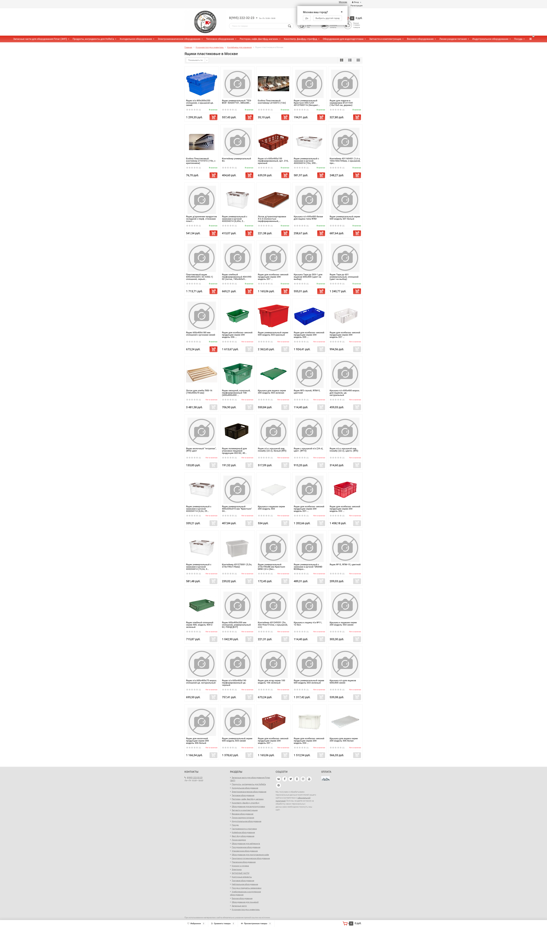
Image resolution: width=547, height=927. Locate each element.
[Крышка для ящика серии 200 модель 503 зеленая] (273, 373)
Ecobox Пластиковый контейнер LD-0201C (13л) (272, 101)
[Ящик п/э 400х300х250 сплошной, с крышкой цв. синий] (201, 83)
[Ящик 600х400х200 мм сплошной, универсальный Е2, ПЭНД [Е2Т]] (237, 605)
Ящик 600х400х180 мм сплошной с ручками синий (200, 333)
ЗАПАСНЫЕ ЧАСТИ (240, 873)
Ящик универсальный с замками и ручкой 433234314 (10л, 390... (306, 160)
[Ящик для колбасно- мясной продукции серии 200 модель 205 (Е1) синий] (309, 315)
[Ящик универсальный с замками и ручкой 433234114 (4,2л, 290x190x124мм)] (201, 489)
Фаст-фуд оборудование (243, 836)
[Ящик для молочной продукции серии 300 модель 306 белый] (201, 721)
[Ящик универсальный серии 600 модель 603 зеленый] (309, 663)
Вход (356, 2)
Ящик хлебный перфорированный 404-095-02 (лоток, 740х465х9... (237, 276)
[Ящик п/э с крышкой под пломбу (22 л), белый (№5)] (273, 431)
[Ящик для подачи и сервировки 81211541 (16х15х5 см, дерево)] (345, 83)
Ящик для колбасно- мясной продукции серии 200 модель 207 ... (273, 276)
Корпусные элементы (242, 877)
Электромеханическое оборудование (179, 38)
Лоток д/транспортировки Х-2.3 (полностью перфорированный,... (272, 218)
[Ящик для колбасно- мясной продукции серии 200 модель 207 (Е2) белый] (345, 315)
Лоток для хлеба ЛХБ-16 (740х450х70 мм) (199, 391)
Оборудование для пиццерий (245, 902)
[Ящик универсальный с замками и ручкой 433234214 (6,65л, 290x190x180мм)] (237, 199)
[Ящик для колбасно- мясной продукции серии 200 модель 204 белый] (309, 721)
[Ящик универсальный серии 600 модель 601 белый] (345, 199)
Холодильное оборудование (136, 38)
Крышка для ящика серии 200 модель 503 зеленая (272, 391)
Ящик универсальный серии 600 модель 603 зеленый (309, 681)
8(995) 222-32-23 (241, 18)
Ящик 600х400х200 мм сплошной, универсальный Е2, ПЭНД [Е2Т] (236, 624)
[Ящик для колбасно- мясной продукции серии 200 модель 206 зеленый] (237, 315)
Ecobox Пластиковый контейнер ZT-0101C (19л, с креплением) (200, 160)
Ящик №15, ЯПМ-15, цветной (345, 564)
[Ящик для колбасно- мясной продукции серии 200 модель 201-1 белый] (309, 489)
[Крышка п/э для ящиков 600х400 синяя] (345, 663)
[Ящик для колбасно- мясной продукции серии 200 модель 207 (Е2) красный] (273, 721)
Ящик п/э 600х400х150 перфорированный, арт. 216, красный (273, 160)
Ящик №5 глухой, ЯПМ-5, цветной (307, 391)
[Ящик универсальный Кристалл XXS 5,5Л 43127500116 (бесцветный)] (309, 83)
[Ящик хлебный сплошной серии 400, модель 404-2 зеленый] (201, 605)
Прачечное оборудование (244, 862)
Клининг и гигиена (240, 866)
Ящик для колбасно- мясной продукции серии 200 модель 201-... (309, 508)
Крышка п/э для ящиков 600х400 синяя (343, 681)
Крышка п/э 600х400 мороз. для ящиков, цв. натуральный (345, 392)
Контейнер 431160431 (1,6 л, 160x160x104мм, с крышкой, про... (345, 160)
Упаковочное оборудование (245, 851)
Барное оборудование (242, 898)
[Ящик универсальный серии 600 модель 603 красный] (273, 315)
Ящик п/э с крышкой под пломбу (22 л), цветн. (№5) (344, 449)
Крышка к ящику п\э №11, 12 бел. (308, 623)
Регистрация (357, 5)
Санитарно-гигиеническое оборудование (251, 858)
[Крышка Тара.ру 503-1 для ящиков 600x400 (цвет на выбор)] (309, 257)
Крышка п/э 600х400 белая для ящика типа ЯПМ (308, 217)
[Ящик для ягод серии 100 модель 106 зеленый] (273, 663)
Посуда (518, 38)
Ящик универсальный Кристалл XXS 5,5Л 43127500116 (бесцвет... (307, 102)
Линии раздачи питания (453, 38)
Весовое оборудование (420, 38)
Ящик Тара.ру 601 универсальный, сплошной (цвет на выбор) (344, 276)
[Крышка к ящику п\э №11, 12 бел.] (309, 605)
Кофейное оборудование (243, 832)
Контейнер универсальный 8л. (236, 159)
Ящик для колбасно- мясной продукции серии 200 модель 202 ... (345, 508)
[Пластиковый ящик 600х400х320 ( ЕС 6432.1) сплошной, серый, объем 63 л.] (201, 257)
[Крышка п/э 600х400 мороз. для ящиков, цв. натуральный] (345, 373)
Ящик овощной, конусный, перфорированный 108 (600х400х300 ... (236, 392)
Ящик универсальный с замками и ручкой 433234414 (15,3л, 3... (198, 566)
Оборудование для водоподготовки (343, 38)
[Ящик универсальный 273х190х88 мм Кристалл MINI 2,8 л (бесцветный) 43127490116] (273, 547)
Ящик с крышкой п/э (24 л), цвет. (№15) (308, 449)
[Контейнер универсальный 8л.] (237, 141)
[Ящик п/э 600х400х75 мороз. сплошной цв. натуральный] (201, 663)
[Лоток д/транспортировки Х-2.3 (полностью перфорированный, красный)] (273, 199)
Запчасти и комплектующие (385, 38)
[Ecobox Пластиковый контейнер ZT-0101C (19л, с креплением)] (202, 141)
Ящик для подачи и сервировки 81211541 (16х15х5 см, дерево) (341, 102)
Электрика (237, 869)
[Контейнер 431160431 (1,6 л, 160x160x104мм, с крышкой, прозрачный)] (345, 141)
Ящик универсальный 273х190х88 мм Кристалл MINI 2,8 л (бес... (271, 566)
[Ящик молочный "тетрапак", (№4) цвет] (201, 431)
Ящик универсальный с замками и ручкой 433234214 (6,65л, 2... (234, 218)
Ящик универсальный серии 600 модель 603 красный (273, 333)
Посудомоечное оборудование (246, 847)
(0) (199, 110)
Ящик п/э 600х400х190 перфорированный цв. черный (234, 682)
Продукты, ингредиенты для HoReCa (93, 38)
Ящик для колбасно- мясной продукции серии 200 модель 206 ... (237, 334)
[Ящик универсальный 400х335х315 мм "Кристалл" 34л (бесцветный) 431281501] (237, 489)
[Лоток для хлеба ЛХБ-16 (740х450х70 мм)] (201, 373)
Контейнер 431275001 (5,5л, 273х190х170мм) (237, 565)
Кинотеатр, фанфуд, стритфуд (300, 38)
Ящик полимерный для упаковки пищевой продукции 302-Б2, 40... (234, 450)
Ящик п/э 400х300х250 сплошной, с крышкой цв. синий (200, 102)
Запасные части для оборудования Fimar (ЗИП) (40, 38)
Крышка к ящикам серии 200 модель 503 (271, 507)
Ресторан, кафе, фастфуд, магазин (259, 38)
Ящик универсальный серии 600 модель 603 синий (237, 739)
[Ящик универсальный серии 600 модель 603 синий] (237, 721)
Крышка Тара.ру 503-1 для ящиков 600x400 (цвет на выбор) (308, 276)
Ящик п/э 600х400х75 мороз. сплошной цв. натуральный (201, 681)
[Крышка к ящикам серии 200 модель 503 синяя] (345, 605)
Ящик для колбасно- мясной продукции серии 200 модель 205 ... (309, 334)
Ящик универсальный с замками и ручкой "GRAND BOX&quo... (308, 566)
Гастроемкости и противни (244, 829)
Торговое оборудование (243, 880)
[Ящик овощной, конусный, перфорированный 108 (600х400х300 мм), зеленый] (237, 373)
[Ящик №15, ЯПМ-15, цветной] (345, 547)
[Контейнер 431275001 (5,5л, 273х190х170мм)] (237, 547)
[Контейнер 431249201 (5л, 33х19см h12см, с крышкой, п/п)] (273, 605)
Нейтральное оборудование (245, 884)
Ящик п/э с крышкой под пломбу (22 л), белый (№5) (272, 449)
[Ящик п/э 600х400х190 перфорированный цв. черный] (237, 663)
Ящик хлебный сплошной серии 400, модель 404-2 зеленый (199, 624)
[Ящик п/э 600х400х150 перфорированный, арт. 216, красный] (273, 141)
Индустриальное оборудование (490, 38)
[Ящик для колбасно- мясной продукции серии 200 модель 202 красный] (345, 489)
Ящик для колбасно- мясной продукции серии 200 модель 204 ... (309, 740)
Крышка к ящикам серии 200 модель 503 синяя (343, 623)
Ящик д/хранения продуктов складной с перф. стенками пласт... (201, 218)
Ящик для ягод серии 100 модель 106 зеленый (271, 681)
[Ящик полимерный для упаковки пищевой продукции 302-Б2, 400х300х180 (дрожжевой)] (237, 431)
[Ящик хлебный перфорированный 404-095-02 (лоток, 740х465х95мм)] (237, 257)
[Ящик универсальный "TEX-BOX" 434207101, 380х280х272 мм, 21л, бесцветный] (237, 83)
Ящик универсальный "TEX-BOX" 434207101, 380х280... (236, 101)
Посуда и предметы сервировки (246, 888)
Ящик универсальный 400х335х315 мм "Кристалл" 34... (237, 508)
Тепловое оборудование (220, 38)
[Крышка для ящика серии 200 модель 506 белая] (345, 721)
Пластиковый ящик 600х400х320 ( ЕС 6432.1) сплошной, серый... (199, 276)
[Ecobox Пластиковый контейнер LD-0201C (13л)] (273, 83)
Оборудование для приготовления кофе (250, 854)
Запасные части (239, 906)
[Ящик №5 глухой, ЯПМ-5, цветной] (309, 373)
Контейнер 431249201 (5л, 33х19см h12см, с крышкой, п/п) (273, 624)
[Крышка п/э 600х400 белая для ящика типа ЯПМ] (309, 199)
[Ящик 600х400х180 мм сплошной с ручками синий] (201, 315)
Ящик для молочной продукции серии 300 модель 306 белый (197, 740)
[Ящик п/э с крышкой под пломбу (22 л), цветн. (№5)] (345, 431)
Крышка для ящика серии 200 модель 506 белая (344, 739)
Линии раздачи (239, 840)
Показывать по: (195, 60)
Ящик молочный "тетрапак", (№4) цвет (201, 449)
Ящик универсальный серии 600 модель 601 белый (345, 217)
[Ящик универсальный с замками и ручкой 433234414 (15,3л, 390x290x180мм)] (201, 547)
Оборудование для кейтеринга (246, 843)
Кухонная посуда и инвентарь (246, 909)
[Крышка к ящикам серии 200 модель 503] (273, 489)
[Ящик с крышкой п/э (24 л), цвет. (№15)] (309, 431)
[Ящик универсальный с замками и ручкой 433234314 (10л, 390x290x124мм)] (309, 141)
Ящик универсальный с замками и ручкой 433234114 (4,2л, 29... (198, 508)
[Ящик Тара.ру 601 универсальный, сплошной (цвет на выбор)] (345, 257)
